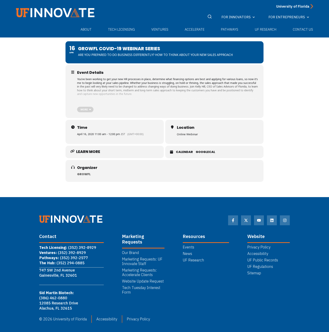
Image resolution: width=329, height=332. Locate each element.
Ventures (159, 29)
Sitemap (254, 273)
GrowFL (84, 174)
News (187, 253)
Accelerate (194, 29)
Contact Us (303, 29)
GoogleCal (205, 152)
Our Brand (130, 252)
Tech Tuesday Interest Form (141, 290)
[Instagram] (285, 220)
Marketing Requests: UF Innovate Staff (142, 261)
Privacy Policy (259, 247)
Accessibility (257, 253)
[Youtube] (259, 220)
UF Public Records (262, 260)
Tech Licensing (121, 29)
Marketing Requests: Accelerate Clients (139, 272)
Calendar (184, 152)
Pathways (229, 29)
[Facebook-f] (233, 220)
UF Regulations (260, 266)
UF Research (265, 29)
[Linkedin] (272, 220)
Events (188, 247)
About (86, 29)
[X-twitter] (246, 220)
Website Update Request (143, 281)
